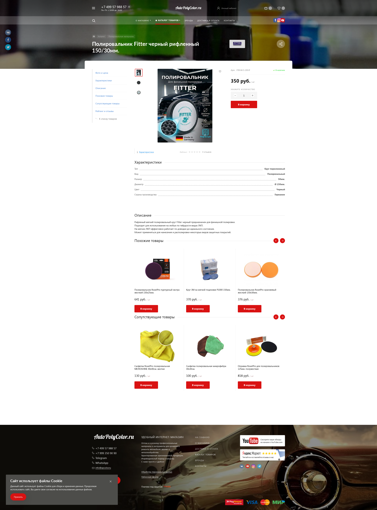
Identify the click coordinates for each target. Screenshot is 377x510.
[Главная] (94, 36)
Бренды (199, 460)
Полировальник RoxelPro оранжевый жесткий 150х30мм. (257, 291)
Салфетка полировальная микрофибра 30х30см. (206, 367)
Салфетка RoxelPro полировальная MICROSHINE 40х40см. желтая (152, 367)
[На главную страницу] (188, 7)
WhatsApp (101, 463)
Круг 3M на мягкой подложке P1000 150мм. (208, 289)
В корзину (244, 104)
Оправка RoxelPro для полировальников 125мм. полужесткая (258, 367)
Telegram (101, 458)
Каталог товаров (205, 454)
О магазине (202, 443)
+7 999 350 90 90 (105, 453)
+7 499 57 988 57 (114, 6)
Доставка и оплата (206, 448)
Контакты (200, 466)
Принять (18, 496)
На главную (202, 437)
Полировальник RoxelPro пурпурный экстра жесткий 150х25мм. (157, 291)
